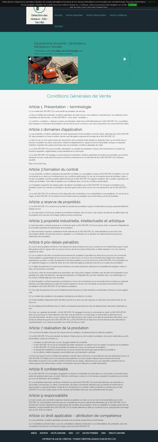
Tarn (103, 433)
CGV (114, 439)
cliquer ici (151, 2)
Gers (71, 433)
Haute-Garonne (58, 433)
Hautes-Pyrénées (90, 433)
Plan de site (105, 439)
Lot (77, 433)
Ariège (34, 433)
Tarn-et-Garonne (117, 433)
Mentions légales (90, 439)
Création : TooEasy (71, 439)
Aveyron (44, 433)
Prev (31, 59)
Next (127, 59)
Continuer (132, 5)
